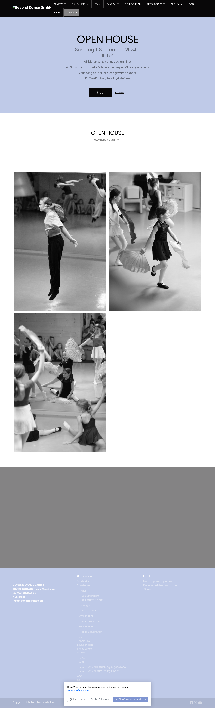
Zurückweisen (102, 699)
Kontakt (119, 92)
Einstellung (79, 699)
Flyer (101, 92)
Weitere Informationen (78, 690)
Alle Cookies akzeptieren (132, 699)
